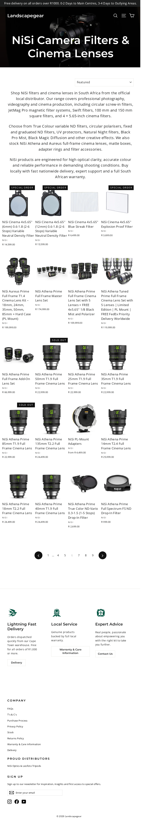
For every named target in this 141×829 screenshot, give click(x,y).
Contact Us (105, 653)
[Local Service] (56, 612)
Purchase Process (17, 720)
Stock (10, 732)
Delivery (16, 662)
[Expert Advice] (100, 612)
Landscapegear (25, 15)
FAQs (10, 708)
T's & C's (12, 714)
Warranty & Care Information (70, 651)
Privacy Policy (15, 726)
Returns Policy (15, 738)
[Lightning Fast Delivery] (12, 612)
